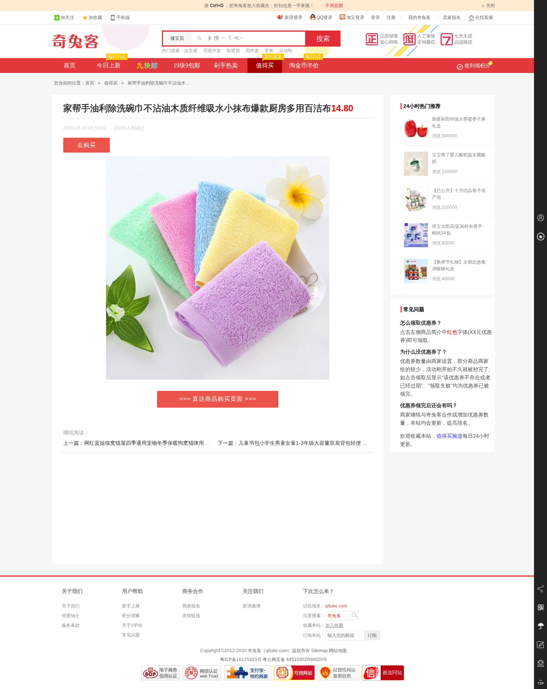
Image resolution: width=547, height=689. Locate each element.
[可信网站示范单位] (294, 672)
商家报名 (191, 606)
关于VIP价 (132, 625)
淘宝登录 (355, 17)
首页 (70, 65)
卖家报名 (452, 17)
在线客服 (484, 17)
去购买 (86, 145)
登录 (375, 17)
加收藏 (95, 17)
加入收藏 (334, 625)
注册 (391, 17)
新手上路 (131, 606)
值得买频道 (449, 436)
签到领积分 (477, 65)
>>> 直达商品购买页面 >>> (217, 399)
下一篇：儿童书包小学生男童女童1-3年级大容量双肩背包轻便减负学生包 (302, 443)
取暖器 (233, 50)
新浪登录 (294, 17)
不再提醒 (334, 5)
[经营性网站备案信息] (338, 672)
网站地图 (338, 650)
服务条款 (71, 625)
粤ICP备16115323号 (241, 659)
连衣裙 (191, 50)
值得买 (269, 63)
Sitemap (319, 650)
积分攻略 (131, 615)
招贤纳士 (71, 615)
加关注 (67, 17)
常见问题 (131, 635)
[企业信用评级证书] (202, 672)
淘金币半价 (305, 63)
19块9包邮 (186, 65)
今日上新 (111, 63)
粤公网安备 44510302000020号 (295, 659)
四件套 (252, 50)
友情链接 (191, 615)
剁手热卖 (226, 65)
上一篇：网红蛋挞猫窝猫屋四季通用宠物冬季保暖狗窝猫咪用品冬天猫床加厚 (151, 443)
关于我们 (71, 606)
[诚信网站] (383, 672)
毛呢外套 (212, 50)
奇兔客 (75, 41)
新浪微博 (251, 606)
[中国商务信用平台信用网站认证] (160, 672)
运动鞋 (285, 50)
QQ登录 (324, 17)
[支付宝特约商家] (247, 672)
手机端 (123, 17)
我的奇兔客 (419, 17)
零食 (269, 50)
